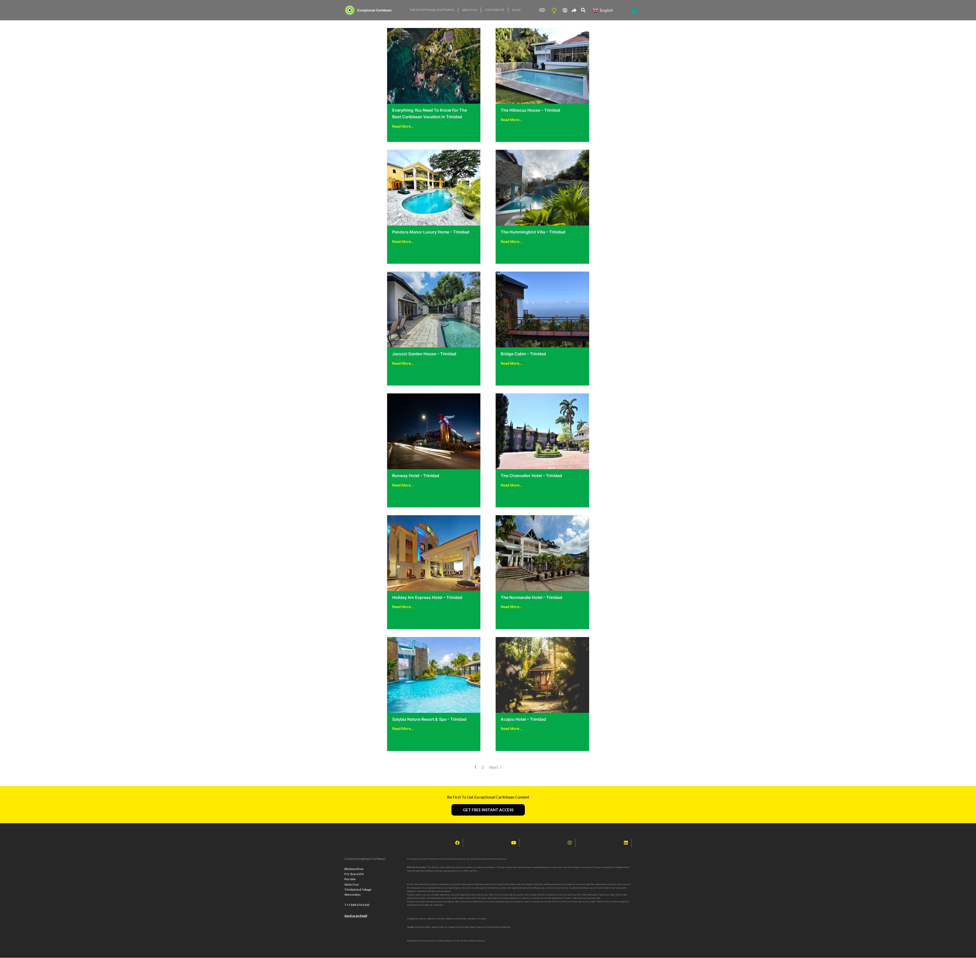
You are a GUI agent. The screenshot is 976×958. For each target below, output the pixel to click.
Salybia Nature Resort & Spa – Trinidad (429, 719)
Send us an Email (355, 916)
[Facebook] (457, 842)
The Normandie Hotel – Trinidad (531, 597)
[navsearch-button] (583, 10)
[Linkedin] (626, 842)
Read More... (403, 126)
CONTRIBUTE (494, 10)
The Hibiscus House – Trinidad (530, 110)
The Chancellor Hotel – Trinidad (531, 475)
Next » (495, 767)
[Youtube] (513, 842)
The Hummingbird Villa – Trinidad (533, 231)
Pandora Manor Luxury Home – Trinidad (430, 231)
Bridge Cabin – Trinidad (523, 353)
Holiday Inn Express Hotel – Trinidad (427, 597)
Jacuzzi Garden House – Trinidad (424, 353)
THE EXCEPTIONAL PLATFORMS (432, 10)
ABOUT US (469, 10)
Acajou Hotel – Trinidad (523, 719)
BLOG (516, 10)
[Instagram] (570, 842)
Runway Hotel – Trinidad (415, 475)
